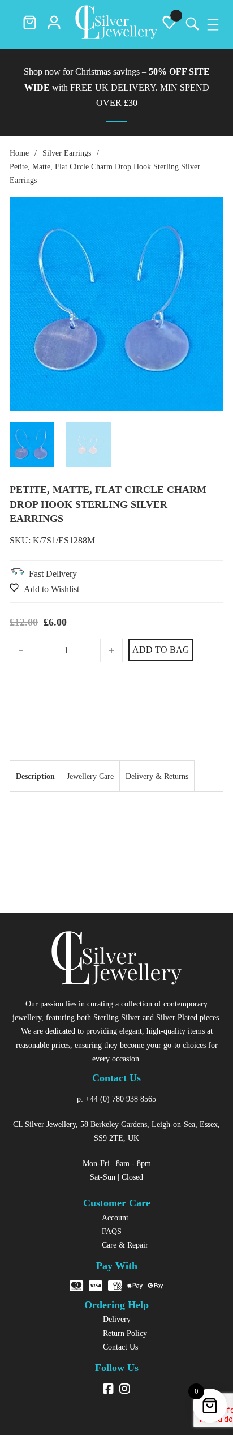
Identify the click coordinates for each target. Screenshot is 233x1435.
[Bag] (30, 25)
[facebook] (108, 1390)
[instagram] (124, 1390)
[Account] (54, 25)
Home (19, 152)
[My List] (169, 25)
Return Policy (125, 1333)
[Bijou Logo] (116, 24)
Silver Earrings (66, 152)
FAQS (112, 1231)
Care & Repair (125, 1244)
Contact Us (120, 1346)
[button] (208, 212)
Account (115, 1217)
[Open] (213, 25)
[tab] (35, 775)
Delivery (117, 1318)
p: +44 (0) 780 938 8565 (116, 1098)
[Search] (191, 24)
